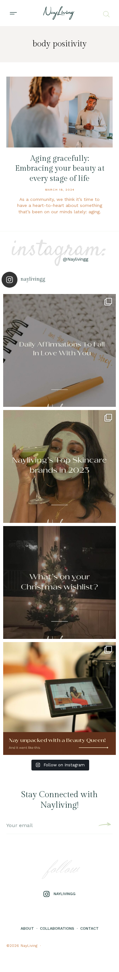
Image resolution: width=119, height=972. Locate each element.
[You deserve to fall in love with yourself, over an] (59, 350)
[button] (13, 13)
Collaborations (57, 928)
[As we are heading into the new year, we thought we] (59, 466)
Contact (89, 928)
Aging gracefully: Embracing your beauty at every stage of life (59, 168)
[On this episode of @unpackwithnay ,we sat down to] (59, 698)
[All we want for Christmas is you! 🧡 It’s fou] (59, 582)
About (27, 928)
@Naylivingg (75, 259)
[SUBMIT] (104, 825)
